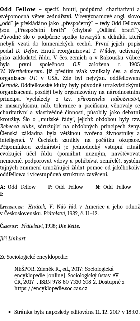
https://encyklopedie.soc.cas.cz (50, 288)
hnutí (69, 9)
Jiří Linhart (12, 238)
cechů (84, 43)
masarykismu (21, 105)
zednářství (59, 16)
